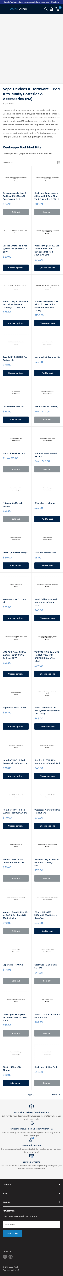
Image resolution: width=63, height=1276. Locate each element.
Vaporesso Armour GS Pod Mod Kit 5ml (47, 811)
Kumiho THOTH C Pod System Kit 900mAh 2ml (15, 761)
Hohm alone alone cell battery (45, 454)
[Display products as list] (58, 162)
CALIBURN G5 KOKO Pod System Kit (15, 358)
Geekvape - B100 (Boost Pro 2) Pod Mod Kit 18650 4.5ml (15, 1017)
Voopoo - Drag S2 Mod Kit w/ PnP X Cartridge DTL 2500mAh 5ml (15, 915)
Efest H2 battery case (45, 552)
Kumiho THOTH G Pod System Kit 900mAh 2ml (15, 811)
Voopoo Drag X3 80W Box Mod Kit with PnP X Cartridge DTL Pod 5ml (15, 304)
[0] (57, 9)
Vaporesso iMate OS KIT (14, 707)
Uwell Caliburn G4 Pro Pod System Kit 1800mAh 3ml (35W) (47, 710)
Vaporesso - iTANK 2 (13, 965)
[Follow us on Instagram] (10, 1257)
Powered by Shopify (11, 1270)
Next (54, 1094)
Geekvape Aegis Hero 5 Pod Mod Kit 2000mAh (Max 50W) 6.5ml (14, 196)
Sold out (16, 212)
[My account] (51, 9)
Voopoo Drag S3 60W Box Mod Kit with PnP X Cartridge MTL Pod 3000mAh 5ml (46, 250)
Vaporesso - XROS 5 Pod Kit (15, 600)
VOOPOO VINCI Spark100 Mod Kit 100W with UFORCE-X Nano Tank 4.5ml (46, 656)
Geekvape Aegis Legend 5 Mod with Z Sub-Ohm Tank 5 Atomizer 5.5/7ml (46, 196)
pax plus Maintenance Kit (47, 357)
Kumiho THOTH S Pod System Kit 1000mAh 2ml (47, 761)
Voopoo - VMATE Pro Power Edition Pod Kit (14, 861)
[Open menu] (4, 9)
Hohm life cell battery (14, 453)
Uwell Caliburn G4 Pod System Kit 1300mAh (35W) (45, 602)
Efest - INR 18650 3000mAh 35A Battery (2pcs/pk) (45, 915)
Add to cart (47, 373)
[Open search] (46, 9)
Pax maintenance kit (13, 406)
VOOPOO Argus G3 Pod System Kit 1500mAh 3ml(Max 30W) (14, 655)
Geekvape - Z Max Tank (45, 1067)
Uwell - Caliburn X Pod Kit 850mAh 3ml (47, 1016)
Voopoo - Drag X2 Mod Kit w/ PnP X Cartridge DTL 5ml (46, 862)
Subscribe (12, 1233)
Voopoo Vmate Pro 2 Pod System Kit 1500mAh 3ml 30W (15, 249)
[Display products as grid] (54, 162)
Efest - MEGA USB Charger (12, 1068)
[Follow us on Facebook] (5, 1257)
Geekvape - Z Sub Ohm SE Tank (45, 966)
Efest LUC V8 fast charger (15, 552)
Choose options (15, 267)
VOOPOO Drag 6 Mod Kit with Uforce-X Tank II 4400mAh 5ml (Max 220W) (46, 305)
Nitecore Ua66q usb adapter (13, 504)
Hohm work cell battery (46, 406)
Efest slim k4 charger (45, 503)
